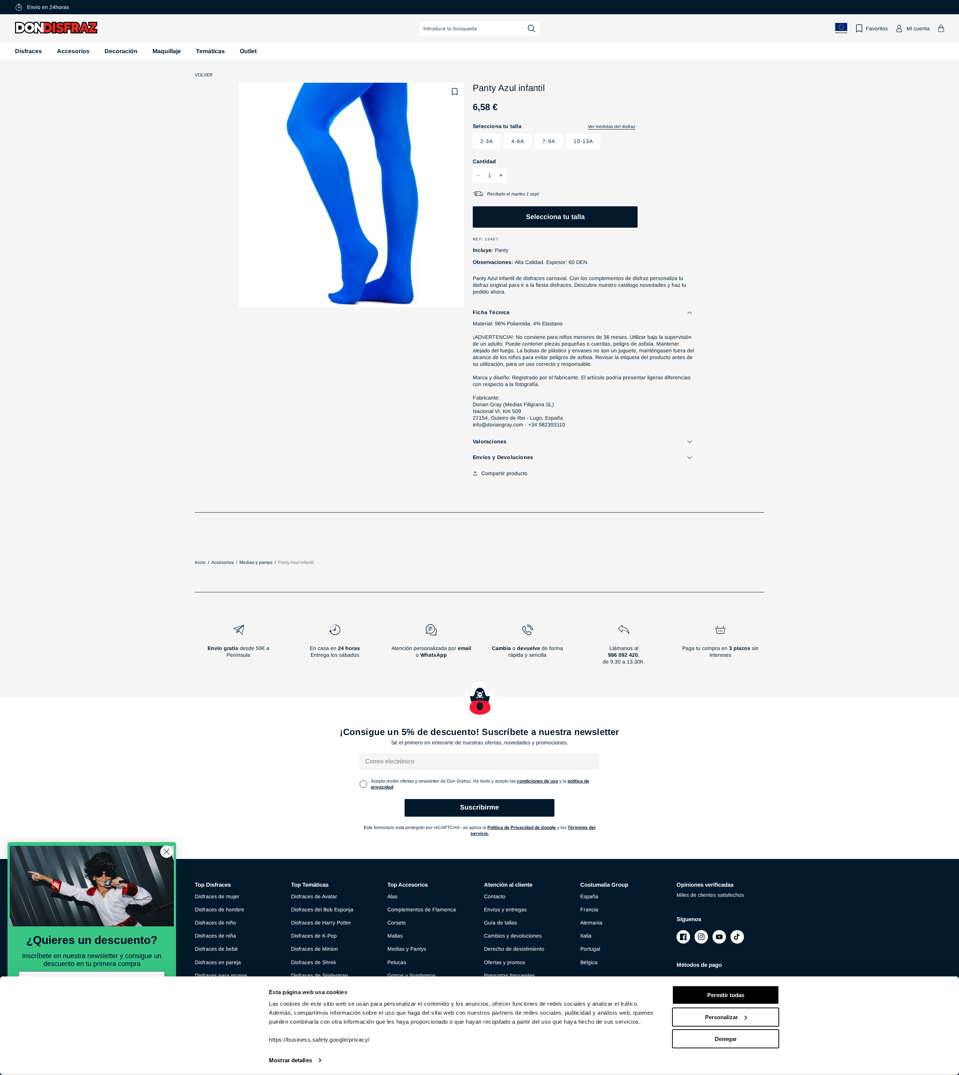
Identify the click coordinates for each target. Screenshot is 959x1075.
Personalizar (721, 1017)
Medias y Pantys (406, 949)
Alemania (591, 923)
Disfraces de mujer (217, 896)
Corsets (396, 923)
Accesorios (73, 51)
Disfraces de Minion (314, 949)
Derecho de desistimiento (514, 949)
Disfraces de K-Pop (314, 936)
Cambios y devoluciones (513, 936)
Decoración (121, 51)
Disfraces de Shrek (313, 962)
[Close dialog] (166, 851)
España (589, 896)
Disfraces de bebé (216, 949)
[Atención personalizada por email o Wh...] (431, 647)
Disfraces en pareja (218, 962)
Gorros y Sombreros (411, 975)
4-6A (517, 141)
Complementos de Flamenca (421, 909)
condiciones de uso (537, 781)
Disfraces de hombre (219, 909)
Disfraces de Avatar (314, 896)
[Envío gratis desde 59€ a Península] (238, 647)
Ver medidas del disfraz (611, 126)
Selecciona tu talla (555, 217)
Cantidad (484, 161)
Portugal (590, 949)
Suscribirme (479, 807)
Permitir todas (725, 995)
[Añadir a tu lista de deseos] (455, 92)
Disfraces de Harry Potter (321, 923)
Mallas (395, 936)
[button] (941, 28)
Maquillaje (166, 51)
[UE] (841, 28)
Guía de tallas (500, 923)
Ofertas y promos (504, 962)
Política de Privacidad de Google (521, 827)
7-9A (548, 141)
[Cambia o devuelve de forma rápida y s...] (527, 647)
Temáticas (210, 51)
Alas (392, 896)
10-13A (583, 141)
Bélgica (589, 962)
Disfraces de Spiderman (319, 975)
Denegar (726, 1039)
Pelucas (396, 962)
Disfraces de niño (215, 923)
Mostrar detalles (290, 1060)
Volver (204, 75)
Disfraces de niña (215, 936)
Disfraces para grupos (221, 975)
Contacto (494, 896)
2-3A (486, 141)
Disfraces (28, 51)
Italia (586, 936)
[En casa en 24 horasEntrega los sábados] (334, 647)
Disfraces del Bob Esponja (322, 909)
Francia (589, 909)
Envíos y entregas (505, 909)
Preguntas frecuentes (509, 975)
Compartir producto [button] (504, 473)
